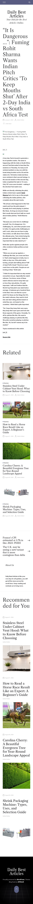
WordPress (20, 879)
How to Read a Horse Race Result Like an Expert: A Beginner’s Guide (14, 428)
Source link (6, 337)
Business (6, 383)
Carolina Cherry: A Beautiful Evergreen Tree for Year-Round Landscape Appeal (16, 469)
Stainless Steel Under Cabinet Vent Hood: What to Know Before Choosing (16, 389)
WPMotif (21, 882)
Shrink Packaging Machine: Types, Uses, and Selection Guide (14, 509)
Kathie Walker (20, 120)
